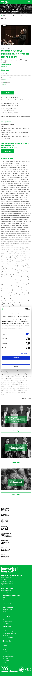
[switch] (28, 339)
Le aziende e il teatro (7, 609)
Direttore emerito (7, 602)
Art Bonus (5, 613)
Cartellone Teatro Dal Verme (9, 633)
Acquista (7, 93)
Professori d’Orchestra (8, 604)
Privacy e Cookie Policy (8, 656)
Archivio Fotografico (8, 637)
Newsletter (5, 650)
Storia (4, 597)
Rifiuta (16, 366)
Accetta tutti (16, 357)
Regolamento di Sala (7, 621)
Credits (4, 662)
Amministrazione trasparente (10, 652)
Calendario (5, 629)
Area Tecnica (6, 623)
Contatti (5, 647)
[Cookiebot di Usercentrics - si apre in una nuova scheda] (23, 309)
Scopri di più (16, 431)
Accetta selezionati (16, 362)
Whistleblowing (6, 654)
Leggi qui (8, 151)
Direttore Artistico (7, 600)
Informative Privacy (7, 658)
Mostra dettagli (23, 353)
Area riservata (6, 660)
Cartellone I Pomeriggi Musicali (10, 631)
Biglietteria (5, 635)
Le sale (4, 611)
